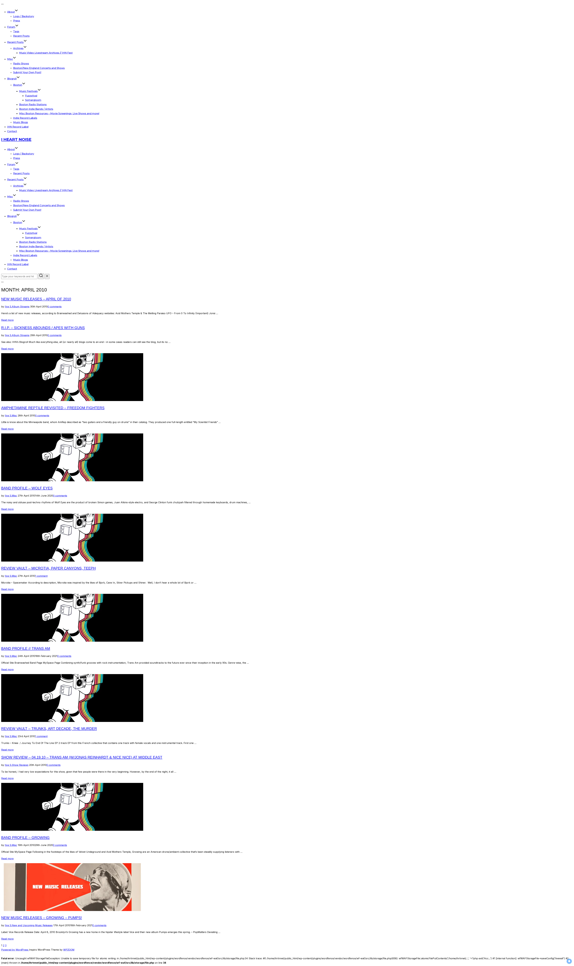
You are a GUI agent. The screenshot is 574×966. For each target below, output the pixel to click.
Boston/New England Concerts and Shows (39, 68)
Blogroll (12, 78)
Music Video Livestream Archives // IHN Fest (46, 52)
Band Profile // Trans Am (25, 648)
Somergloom (33, 100)
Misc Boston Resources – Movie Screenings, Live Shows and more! (59, 113)
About (11, 11)
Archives (18, 48)
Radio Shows (21, 63)
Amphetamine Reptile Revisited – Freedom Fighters (52, 408)
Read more (7, 320)
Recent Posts (21, 36)
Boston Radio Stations (33, 104)
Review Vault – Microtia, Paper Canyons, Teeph (48, 568)
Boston (17, 85)
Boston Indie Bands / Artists (36, 109)
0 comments (55, 306)
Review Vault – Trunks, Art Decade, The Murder (49, 729)
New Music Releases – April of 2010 (36, 299)
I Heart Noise (16, 139)
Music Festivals (28, 91)
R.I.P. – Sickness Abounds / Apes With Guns (43, 328)
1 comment (41, 575)
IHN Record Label (18, 126)
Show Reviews (20, 764)
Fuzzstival (31, 95)
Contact (12, 131)
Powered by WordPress (15, 949)
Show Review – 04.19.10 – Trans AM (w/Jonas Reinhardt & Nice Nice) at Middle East (81, 757)
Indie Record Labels (25, 118)
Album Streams (20, 306)
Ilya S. (8, 306)
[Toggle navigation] (2, 4)
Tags (16, 31)
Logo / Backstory (23, 16)
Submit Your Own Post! (27, 72)
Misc (10, 59)
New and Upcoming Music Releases (32, 925)
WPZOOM (68, 949)
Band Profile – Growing (25, 838)
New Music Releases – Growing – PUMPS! (41, 918)
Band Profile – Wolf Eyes (27, 488)
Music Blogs (20, 122)
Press (16, 20)
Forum (11, 27)
